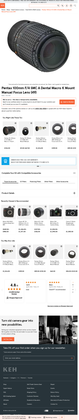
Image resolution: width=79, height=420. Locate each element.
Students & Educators (33, 400)
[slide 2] (40, 166)
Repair (53, 384)
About (5, 404)
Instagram (13, 378)
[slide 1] (38, 166)
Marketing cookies (51, 417)
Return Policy (55, 392)
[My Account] (66, 5)
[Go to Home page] (2, 5)
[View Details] (10, 132)
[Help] (62, 5)
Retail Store (30, 388)
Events (53, 388)
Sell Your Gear (8, 339)
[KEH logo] (9, 369)
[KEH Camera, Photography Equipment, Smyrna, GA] (46, 411)
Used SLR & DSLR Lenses (33, 10)
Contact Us (54, 404)
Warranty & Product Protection (60, 400)
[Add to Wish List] (15, 123)
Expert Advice (7, 388)
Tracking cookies (36, 417)
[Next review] (75, 290)
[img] (14, 289)
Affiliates (6, 400)
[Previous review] (2, 290)
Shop (8, 10)
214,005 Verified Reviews (14, 293)
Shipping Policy (31, 392)
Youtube (30, 378)
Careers (29, 404)
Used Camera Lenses (17, 10)
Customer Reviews (32, 396)
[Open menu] (75, 5)
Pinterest (23, 378)
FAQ (4, 392)
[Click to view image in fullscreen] (39, 48)
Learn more (23, 418)
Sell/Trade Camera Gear (34, 384)
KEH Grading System (9, 396)
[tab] (10, 181)
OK (62, 417)
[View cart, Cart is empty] (71, 5)
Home (3, 10)
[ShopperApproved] (58, 410)
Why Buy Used (55, 396)
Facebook (5, 378)
